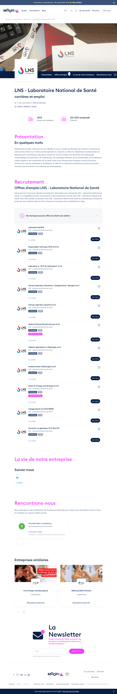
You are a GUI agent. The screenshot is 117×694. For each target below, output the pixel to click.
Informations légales (62, 684)
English (19, 684)
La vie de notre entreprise (83, 75)
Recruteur (107, 11)
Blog (44, 10)
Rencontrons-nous (104, 75)
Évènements (35, 10)
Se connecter (84, 10)
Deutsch (26, 684)
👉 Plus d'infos (76, 2)
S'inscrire (95, 10)
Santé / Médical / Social (26, 106)
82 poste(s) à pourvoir (81, 603)
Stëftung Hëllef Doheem (81, 591)
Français (11, 684)
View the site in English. (70, 691)
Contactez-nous (38, 684)
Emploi (24, 10)
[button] (24, 612)
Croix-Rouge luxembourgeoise (35, 591)
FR (65, 10)
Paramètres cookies (77, 684)
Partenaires (50, 684)
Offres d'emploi (62, 75)
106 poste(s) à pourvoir (36, 603)
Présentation (46, 75)
